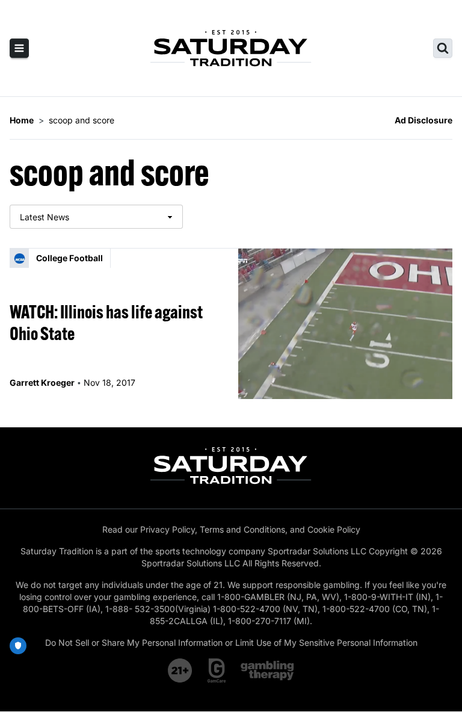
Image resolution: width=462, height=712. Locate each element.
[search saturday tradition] (442, 48)
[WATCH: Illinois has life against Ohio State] (345, 324)
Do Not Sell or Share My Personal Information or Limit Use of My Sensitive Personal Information (231, 642)
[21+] (180, 670)
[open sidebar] (19, 48)
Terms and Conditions (242, 529)
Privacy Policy (167, 529)
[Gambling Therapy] (267, 670)
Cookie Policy (333, 529)
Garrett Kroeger (42, 382)
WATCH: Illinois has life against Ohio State (106, 322)
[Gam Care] (217, 670)
